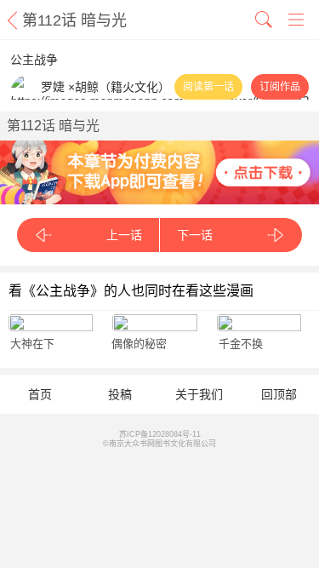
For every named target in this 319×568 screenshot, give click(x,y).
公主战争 (34, 59)
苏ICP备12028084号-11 (160, 434)
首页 (40, 394)
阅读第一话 (208, 87)
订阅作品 (279, 87)
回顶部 (279, 394)
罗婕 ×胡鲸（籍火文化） (105, 87)
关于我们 (199, 394)
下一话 (195, 235)
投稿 (120, 394)
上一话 (124, 235)
